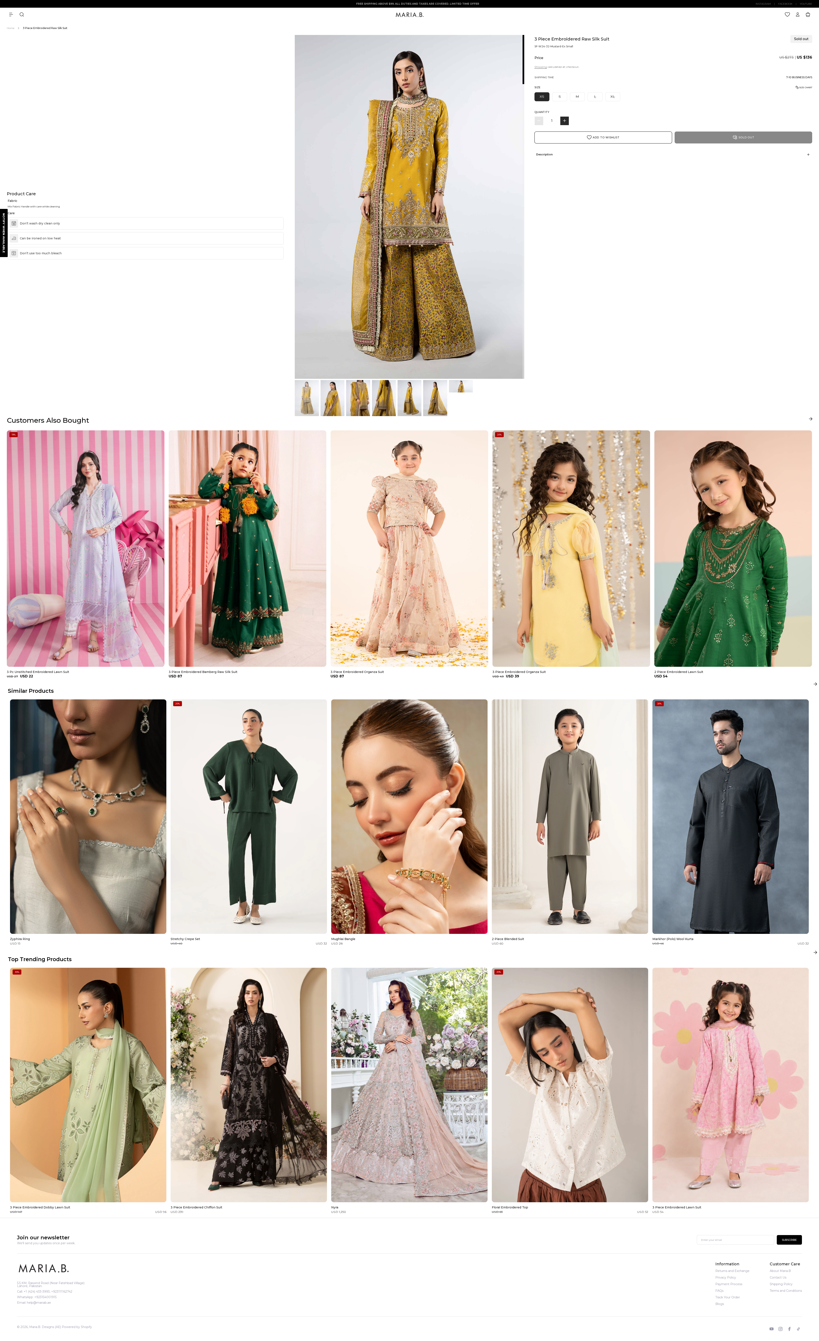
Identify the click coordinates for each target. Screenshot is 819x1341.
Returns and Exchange (732, 1271)
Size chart (805, 87)
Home (10, 28)
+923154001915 (45, 1297)
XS (544, 97)
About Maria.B (780, 1271)
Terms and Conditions (786, 1291)
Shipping (540, 66)
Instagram (763, 4)
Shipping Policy (781, 1284)
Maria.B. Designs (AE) (45, 1327)
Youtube (806, 4)
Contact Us (778, 1277)
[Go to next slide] (810, 420)
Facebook (785, 4)
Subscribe (789, 1240)
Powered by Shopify (77, 1327)
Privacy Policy (725, 1277)
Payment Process (728, 1284)
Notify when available (4, 233)
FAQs (719, 1291)
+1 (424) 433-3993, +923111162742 (48, 1291)
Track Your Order (727, 1297)
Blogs (719, 1304)
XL (615, 97)
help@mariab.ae (39, 1303)
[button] (11, 14)
